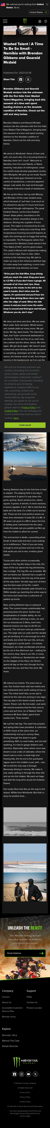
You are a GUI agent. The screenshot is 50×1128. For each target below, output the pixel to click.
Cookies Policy (25, 1102)
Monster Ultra (9, 1035)
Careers (6, 996)
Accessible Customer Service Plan (12, 1009)
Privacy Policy (29, 407)
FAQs (29, 996)
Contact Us (32, 1002)
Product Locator (34, 1007)
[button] (20, 418)
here (15, 418)
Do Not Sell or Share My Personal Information (25, 1106)
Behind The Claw (10, 1040)
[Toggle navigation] (5, 21)
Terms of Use (25, 1092)
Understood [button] (25, 425)
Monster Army (9, 1016)
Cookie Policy (11, 410)
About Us (6, 1002)
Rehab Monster (10, 1046)
